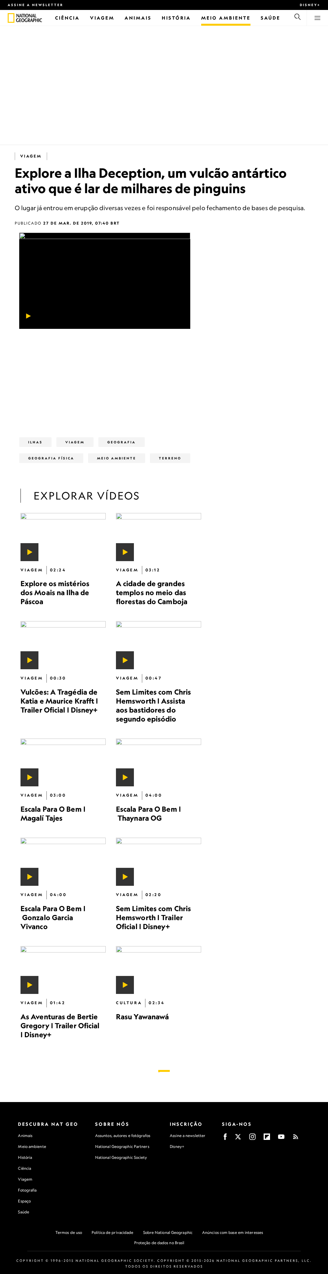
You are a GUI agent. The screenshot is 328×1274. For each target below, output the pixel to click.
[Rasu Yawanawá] (158, 970)
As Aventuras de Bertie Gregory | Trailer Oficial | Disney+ (60, 1026)
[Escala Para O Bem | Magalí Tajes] (63, 763)
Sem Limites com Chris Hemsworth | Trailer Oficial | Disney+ (153, 917)
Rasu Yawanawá (142, 1017)
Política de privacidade (112, 1232)
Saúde (23, 1212)
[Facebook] (225, 1138)
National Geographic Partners (122, 1146)
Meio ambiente (32, 1146)
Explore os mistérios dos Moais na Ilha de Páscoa (54, 592)
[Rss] (295, 1138)
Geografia (121, 442)
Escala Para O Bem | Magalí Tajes (53, 814)
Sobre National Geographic (168, 1232)
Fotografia (27, 1190)
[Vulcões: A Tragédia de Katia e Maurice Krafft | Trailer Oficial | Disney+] (63, 645)
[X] (238, 1138)
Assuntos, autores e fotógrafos (122, 1135)
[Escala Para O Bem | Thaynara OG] (158, 763)
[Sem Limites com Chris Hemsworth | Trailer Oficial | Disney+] (158, 862)
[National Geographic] (11, 18)
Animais (25, 1135)
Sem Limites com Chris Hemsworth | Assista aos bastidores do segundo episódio (153, 705)
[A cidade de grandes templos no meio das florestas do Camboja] (158, 537)
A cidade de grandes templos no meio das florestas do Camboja (151, 592)
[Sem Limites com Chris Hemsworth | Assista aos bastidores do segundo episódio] (158, 645)
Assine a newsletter (35, 5)
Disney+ (310, 5)
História (25, 1157)
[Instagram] (252, 1138)
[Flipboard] (267, 1138)
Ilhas (35, 442)
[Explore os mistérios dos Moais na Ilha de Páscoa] (63, 537)
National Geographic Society (121, 1157)
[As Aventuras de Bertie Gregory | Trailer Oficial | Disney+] (63, 970)
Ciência (24, 1168)
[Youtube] (281, 1138)
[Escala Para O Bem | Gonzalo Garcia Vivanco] (63, 862)
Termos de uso (68, 1232)
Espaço (24, 1201)
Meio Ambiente (116, 458)
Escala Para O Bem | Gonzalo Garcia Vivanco (53, 917)
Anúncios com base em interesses (232, 1232)
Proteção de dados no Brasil (159, 1242)
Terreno (170, 458)
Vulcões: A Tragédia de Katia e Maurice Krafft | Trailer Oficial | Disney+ (59, 701)
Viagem (31, 156)
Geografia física (51, 458)
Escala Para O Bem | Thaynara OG (148, 814)
